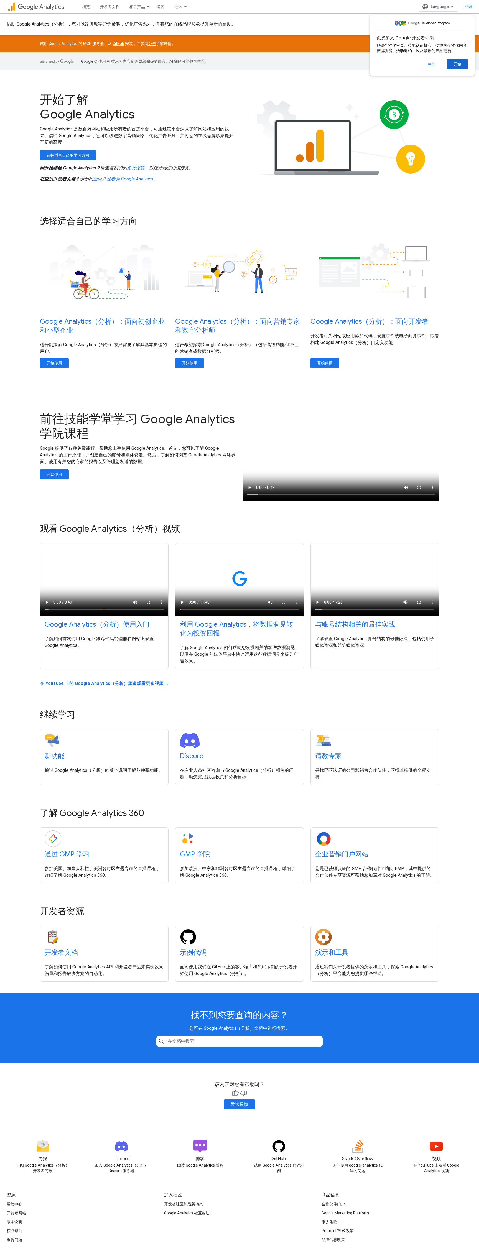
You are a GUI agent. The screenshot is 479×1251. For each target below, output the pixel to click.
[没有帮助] (244, 1093)
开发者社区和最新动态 (183, 1204)
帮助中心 (14, 1204)
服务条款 (329, 1222)
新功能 (55, 756)
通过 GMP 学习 (67, 854)
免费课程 (136, 167)
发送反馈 (239, 1104)
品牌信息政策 (333, 1239)
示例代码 (193, 952)
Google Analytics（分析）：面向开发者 (369, 321)
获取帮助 (14, 1231)
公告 (152, 43)
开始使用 (54, 363)
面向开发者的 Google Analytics (123, 179)
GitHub (118, 43)
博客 (160, 6)
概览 (86, 6)
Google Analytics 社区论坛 (187, 1213)
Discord (192, 756)
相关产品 (137, 6)
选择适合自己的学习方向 (68, 155)
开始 (457, 64)
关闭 (431, 64)
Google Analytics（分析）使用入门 (97, 624)
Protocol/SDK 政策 (338, 1231)
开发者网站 (16, 1213)
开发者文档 (109, 6)
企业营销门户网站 (341, 854)
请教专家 (328, 756)
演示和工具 (331, 952)
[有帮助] (235, 1093)
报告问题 (14, 1239)
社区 (178, 6)
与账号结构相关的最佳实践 (355, 624)
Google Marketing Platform (345, 1213)
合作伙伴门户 (333, 1204)
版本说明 (14, 1222)
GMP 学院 (195, 854)
